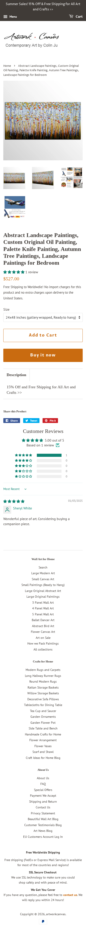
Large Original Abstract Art (43, 591)
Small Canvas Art (43, 579)
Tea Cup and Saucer (43, 711)
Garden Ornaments (43, 717)
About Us (43, 778)
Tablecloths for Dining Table (43, 705)
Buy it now (43, 355)
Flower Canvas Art (43, 632)
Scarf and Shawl (43, 752)
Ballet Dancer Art (43, 620)
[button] (14, 272)
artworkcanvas (55, 914)
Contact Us (43, 807)
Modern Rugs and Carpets (43, 670)
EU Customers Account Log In (43, 837)
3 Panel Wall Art (43, 603)
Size (6, 309)
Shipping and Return (43, 802)
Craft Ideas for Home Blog (43, 758)
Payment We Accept (43, 796)
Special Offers (43, 790)
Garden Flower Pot (43, 723)
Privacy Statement (43, 813)
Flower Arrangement (43, 740)
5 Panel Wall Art (43, 614)
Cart (79, 17)
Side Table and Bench (43, 728)
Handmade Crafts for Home (43, 734)
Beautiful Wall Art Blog (43, 819)
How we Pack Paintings (43, 643)
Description (16, 375)
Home (7, 66)
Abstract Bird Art (43, 626)
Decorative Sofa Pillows (43, 699)
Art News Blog (43, 831)
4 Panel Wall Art (43, 608)
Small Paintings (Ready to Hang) (43, 585)
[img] (13, 501)
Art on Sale (43, 638)
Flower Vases (43, 746)
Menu (13, 17)
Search (43, 567)
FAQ (43, 784)
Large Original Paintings (43, 597)
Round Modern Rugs (43, 681)
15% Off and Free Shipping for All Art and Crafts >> (41, 390)
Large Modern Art (43, 573)
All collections (43, 649)
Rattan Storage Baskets (43, 687)
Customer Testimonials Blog (43, 825)
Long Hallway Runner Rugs (43, 676)
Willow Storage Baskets (43, 693)
